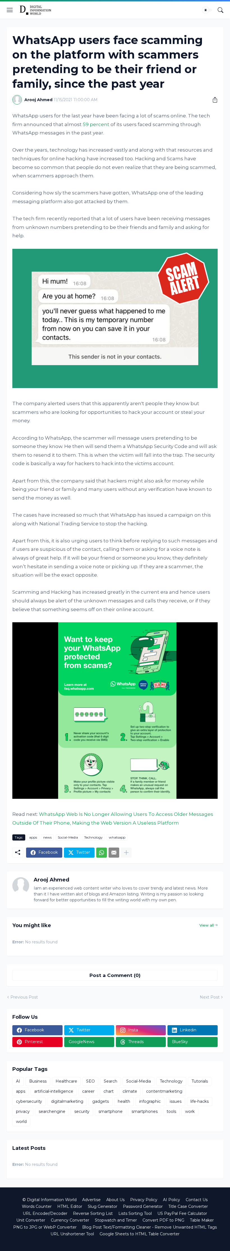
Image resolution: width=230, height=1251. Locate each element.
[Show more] (126, 853)
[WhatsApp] (101, 853)
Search (110, 1081)
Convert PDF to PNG (163, 1220)
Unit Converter (30, 1220)
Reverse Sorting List (93, 1213)
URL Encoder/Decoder (45, 1213)
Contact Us (197, 1199)
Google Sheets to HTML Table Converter (140, 1233)
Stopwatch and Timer (116, 1220)
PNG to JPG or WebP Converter (45, 1227)
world (21, 1121)
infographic (150, 1101)
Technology (93, 837)
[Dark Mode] (207, 10)
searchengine (52, 1111)
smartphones (145, 1111)
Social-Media (68, 837)
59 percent (96, 124)
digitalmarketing (67, 1101)
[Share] (213, 100)
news (47, 837)
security (81, 1111)
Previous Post (24, 997)
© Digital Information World (49, 1199)
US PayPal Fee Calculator (182, 1213)
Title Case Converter (188, 1206)
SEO (90, 1081)
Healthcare (66, 1081)
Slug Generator (102, 1206)
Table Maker (202, 1220)
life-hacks (199, 1101)
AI (18, 1081)
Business (38, 1081)
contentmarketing (164, 1091)
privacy (23, 1111)
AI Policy (171, 1199)
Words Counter (37, 1206)
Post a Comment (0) (115, 975)
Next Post (210, 997)
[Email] (114, 853)
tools (171, 1111)
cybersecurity (29, 1101)
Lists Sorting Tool (135, 1213)
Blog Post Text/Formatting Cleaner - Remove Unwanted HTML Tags (149, 1227)
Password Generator (143, 1206)
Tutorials (200, 1081)
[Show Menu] (10, 10)
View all (206, 925)
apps (33, 837)
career (88, 1091)
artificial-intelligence (53, 1091)
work (190, 1111)
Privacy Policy (143, 1199)
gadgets (100, 1101)
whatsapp (117, 837)
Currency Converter (70, 1220)
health (124, 1101)
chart (109, 1091)
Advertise (91, 1199)
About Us (115, 1199)
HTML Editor (69, 1206)
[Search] (220, 10)
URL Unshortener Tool (72, 1233)
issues (175, 1101)
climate (130, 1091)
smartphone (110, 1111)
